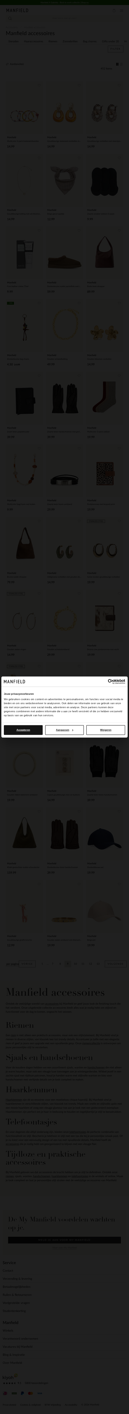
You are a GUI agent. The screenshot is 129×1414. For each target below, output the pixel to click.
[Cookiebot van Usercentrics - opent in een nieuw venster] (110, 681)
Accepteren (23, 729)
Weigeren (105, 729)
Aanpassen (62, 729)
